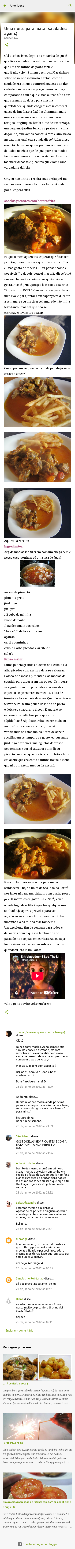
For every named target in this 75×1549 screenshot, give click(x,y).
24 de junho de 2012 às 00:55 (34, 1268)
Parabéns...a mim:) (13, 1442)
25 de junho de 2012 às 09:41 (34, 1322)
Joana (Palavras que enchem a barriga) (40, 1032)
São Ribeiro (23, 1136)
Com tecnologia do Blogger (39, 1544)
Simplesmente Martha (30, 1278)
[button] (6, 45)
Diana (19, 1299)
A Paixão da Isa (26, 1163)
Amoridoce (17, 5)
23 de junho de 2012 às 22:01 (34, 1228)
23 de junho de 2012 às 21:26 (34, 1153)
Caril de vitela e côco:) (15, 1383)
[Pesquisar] (70, 5)
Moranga (22, 1239)
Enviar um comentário (19, 1330)
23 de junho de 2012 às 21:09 (34, 1126)
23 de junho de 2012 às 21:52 (34, 1192)
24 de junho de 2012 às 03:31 (34, 1288)
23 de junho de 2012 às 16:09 (34, 1086)
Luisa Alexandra (26, 1202)
